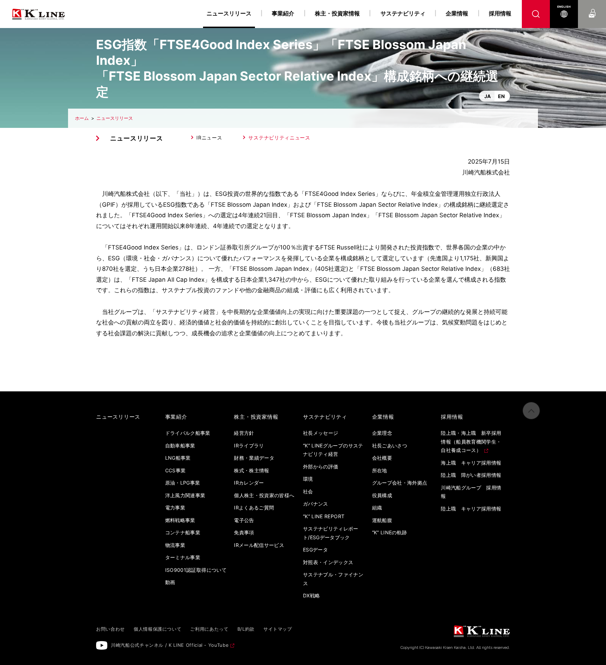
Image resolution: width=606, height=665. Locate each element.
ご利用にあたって (209, 629)
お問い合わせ (592, 7)
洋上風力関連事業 (185, 495)
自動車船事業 (180, 445)
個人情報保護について (158, 629)
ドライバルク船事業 (187, 433)
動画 (170, 582)
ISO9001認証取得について (196, 570)
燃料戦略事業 (180, 520)
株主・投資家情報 (337, 13)
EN (501, 96)
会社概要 (382, 458)
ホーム (82, 118)
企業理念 (382, 433)
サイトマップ (277, 629)
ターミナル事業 (182, 557)
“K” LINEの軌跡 (389, 532)
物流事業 (175, 545)
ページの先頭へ (531, 410)
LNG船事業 (178, 458)
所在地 (379, 470)
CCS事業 (175, 470)
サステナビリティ (403, 13)
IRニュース (209, 137)
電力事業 (175, 507)
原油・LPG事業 (182, 483)
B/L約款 (246, 629)
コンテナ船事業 (182, 532)
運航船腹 (382, 520)
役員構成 (382, 495)
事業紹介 (283, 13)
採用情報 (500, 13)
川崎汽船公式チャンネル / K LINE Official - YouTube (170, 645)
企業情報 (457, 13)
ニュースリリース (114, 118)
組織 (377, 507)
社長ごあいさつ (389, 445)
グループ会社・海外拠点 (399, 483)
